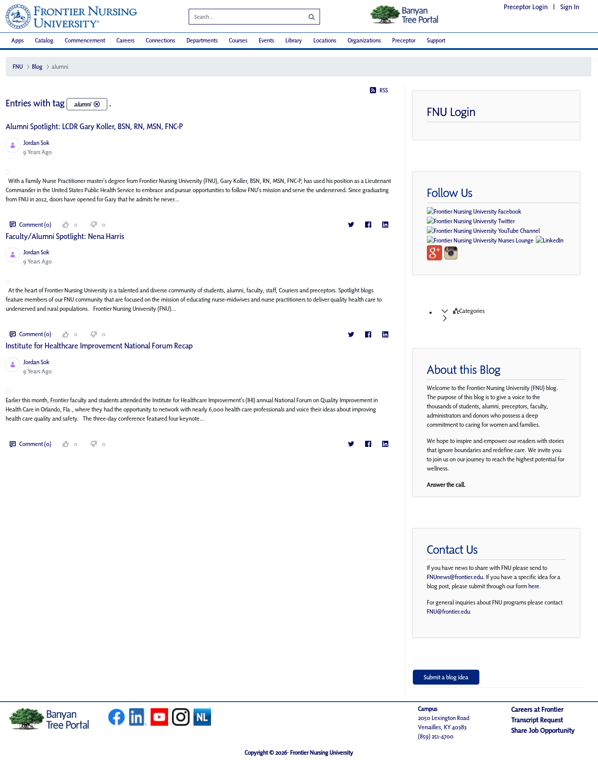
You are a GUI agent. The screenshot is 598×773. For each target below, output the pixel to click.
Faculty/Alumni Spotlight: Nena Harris (65, 236)
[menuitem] (17, 40)
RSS (384, 90)
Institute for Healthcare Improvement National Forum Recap (99, 346)
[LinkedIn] (385, 225)
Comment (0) (35, 224)
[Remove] (97, 104)
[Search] (305, 16)
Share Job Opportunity (543, 730)
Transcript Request (537, 719)
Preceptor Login (526, 6)
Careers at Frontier (537, 709)
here (533, 586)
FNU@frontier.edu (448, 611)
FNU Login (451, 111)
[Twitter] (351, 225)
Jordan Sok (36, 143)
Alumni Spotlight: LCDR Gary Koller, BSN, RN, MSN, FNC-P (94, 126)
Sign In (569, 6)
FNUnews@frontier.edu (455, 577)
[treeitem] (507, 314)
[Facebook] (368, 225)
